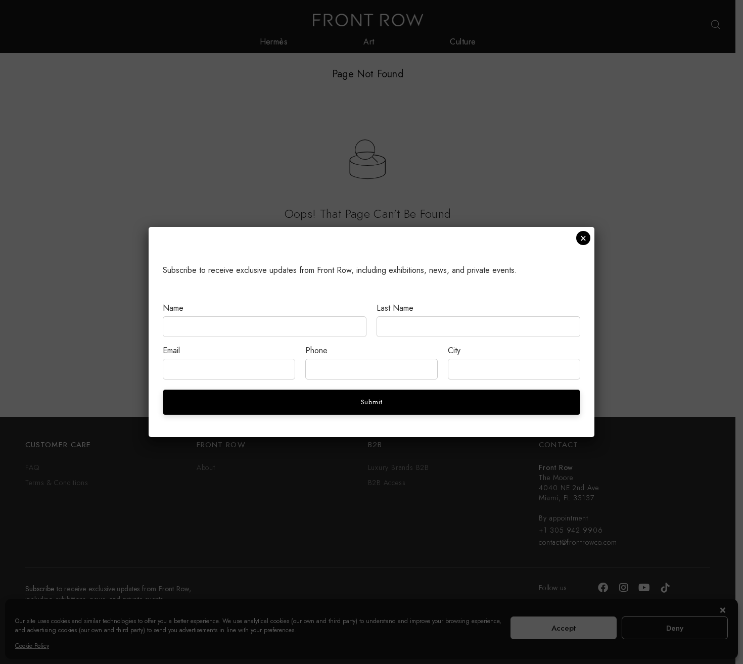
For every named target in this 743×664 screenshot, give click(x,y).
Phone (316, 350)
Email (171, 350)
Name (173, 308)
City (454, 350)
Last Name (395, 308)
